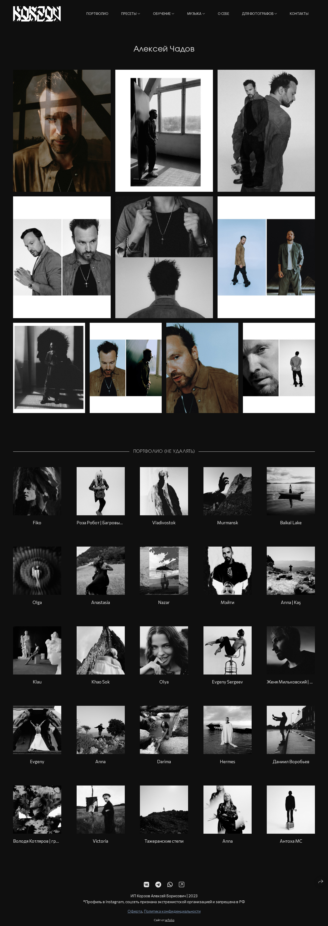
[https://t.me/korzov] (158, 884)
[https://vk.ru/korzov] (146, 884)
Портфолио (97, 14)
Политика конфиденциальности (172, 911)
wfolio (170, 919)
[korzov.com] (37, 14)
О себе (223, 14)
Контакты (299, 14)
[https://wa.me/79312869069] (170, 884)
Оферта (135, 911)
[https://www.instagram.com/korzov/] (181, 884)
